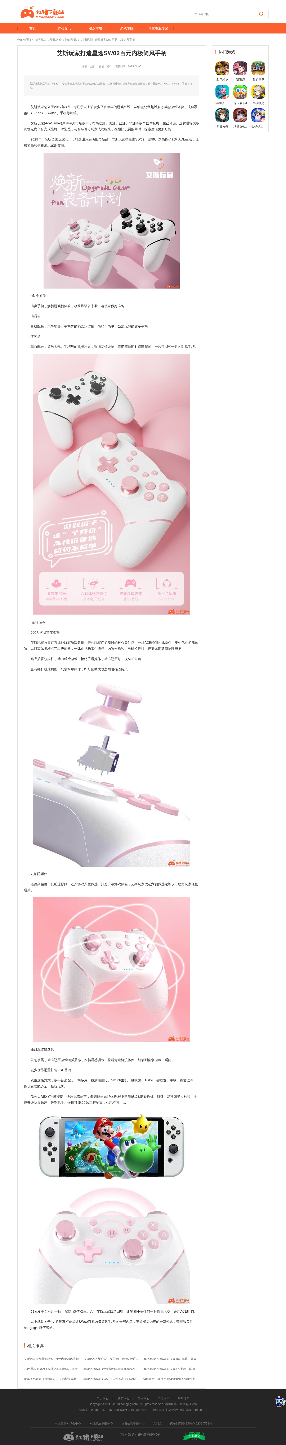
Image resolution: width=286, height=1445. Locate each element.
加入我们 (143, 1398)
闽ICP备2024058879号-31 (134, 1410)
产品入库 (163, 1398)
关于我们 (102, 1398)
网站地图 (183, 1398)
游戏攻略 (95, 28)
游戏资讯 (64, 28)
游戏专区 (127, 28)
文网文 (157, 1423)
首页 (32, 28)
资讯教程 (56, 39)
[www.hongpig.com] (42, 17)
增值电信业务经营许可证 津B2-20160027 (180, 1410)
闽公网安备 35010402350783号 (191, 1423)
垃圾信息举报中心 (133, 1423)
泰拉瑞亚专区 (158, 28)
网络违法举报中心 (101, 1423)
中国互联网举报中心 (68, 1423)
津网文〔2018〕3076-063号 (97, 1410)
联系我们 (123, 1398)
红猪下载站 (39, 39)
